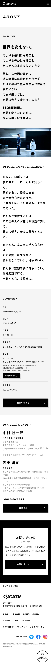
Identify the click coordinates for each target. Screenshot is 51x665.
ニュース (16, 620)
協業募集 (26, 614)
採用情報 (26, 620)
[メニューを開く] (48, 4)
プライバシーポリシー (39, 626)
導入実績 (16, 614)
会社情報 (6, 620)
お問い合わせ (8, 626)
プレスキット (21, 626)
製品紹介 (6, 614)
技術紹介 (36, 614)
